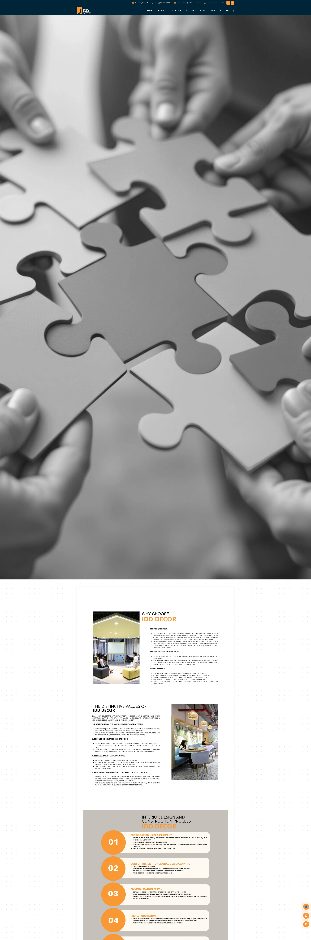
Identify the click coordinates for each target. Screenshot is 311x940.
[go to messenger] (306, 907)
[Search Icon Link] (233, 10)
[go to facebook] (228, 3)
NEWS (202, 10)
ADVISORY (190, 10)
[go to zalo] (306, 916)
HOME (149, 10)
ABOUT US (161, 10)
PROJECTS (174, 10)
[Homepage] (85, 10)
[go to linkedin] (232, 3)
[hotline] (306, 924)
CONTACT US (215, 10)
